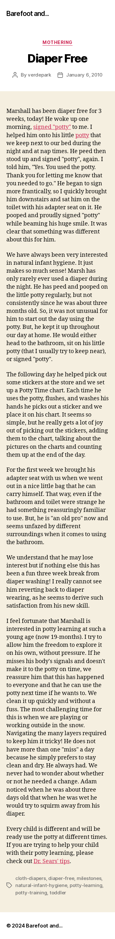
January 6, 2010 (84, 75)
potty (82, 135)
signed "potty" (52, 127)
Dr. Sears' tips (52, 861)
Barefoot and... (27, 13)
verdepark (39, 75)
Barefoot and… (44, 925)
